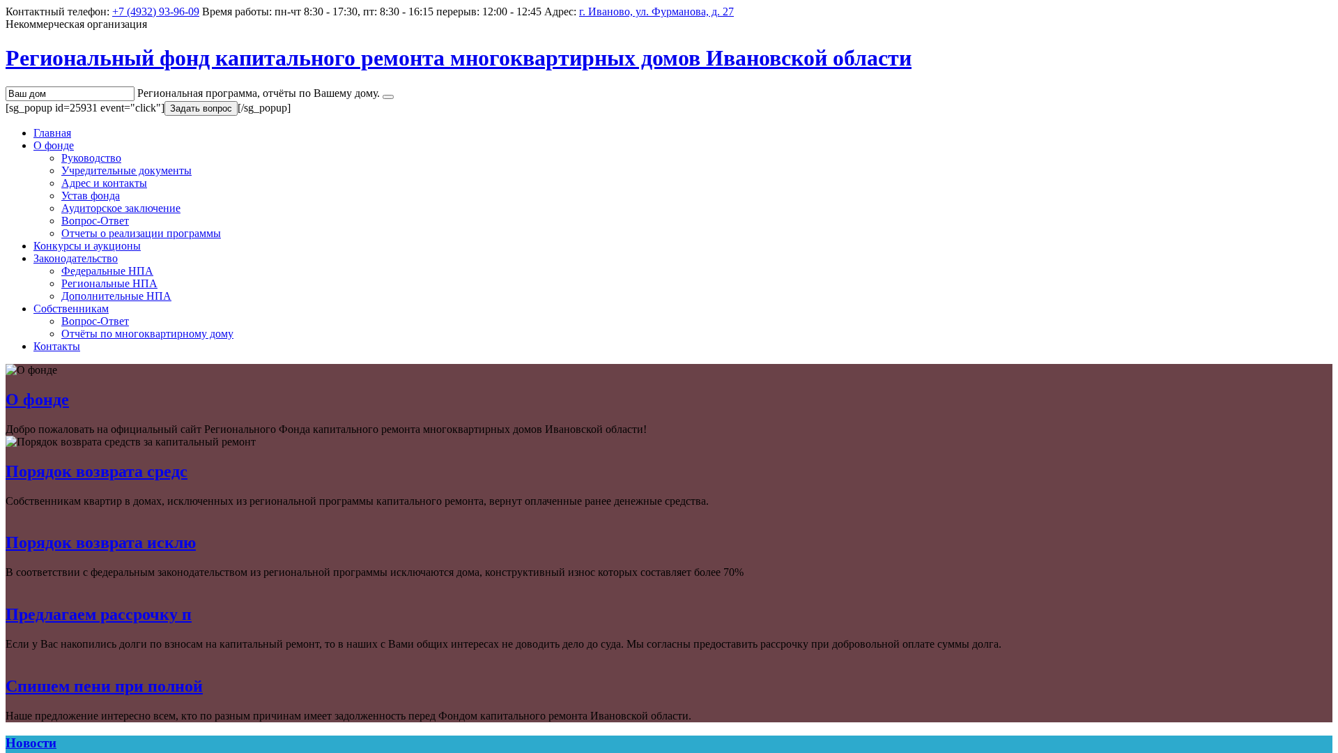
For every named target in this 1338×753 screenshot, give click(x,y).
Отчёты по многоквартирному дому (147, 334)
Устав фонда (90, 195)
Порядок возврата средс (96, 471)
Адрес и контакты (104, 183)
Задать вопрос (201, 108)
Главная (52, 133)
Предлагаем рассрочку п (99, 614)
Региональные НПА (109, 283)
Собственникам (71, 308)
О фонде (53, 145)
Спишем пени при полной (104, 686)
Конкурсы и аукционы (87, 246)
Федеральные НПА (107, 271)
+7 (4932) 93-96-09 (155, 11)
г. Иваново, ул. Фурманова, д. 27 (656, 11)
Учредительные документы (126, 170)
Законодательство (75, 258)
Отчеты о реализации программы (141, 233)
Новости (31, 743)
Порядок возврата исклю (101, 542)
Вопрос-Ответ (95, 221)
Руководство (91, 158)
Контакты (56, 346)
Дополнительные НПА (116, 296)
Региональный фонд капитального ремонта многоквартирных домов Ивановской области (459, 57)
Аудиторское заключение (120, 208)
